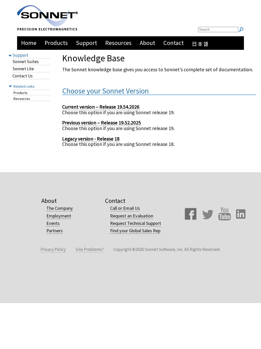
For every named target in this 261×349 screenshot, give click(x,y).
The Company (59, 208)
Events (53, 223)
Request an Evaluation (131, 216)
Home (28, 43)
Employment (58, 216)
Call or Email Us (125, 208)
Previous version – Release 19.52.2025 (101, 123)
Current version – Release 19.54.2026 (100, 107)
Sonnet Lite (23, 69)
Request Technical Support (135, 223)
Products (20, 93)
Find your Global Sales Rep (135, 231)
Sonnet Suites (25, 61)
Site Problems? (89, 249)
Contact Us (22, 76)
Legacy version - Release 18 (91, 139)
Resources (21, 99)
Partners (54, 231)
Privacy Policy (53, 249)
